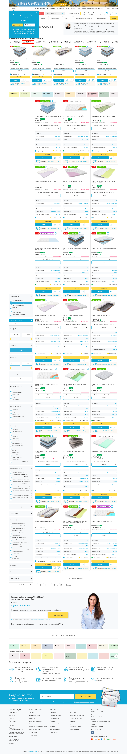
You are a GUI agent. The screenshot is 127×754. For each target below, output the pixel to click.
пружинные (24, 93)
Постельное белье (56, 724)
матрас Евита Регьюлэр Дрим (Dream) (74, 451)
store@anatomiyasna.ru (98, 726)
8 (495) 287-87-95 (88, 12)
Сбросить (21, 585)
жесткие (102, 93)
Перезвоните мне (73, 13)
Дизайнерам (33, 732)
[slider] (10, 339)
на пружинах (46, 655)
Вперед (68, 585)
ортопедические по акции (92, 94)
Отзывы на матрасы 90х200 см (63, 635)
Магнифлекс (103, 655)
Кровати (52, 726)
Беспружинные (55, 729)
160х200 (12, 645)
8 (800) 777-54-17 (88, 14)
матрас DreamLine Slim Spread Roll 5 (46, 181)
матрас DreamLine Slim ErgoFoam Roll (103, 116)
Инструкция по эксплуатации (14, 740)
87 (61, 585)
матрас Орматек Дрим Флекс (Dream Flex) (104, 248)
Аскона (34, 93)
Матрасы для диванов (77, 715)
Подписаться (85, 696)
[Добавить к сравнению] (23, 80)
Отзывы (67, 8)
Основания (73, 712)
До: (23, 334)
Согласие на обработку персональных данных (16, 733)
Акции (31, 712)
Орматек (68, 93)
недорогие (12, 655)
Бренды (114, 18)
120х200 (45, 645)
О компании (60, 8)
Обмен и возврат (81, 8)
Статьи (31, 724)
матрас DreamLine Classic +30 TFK (62, 58)
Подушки (53, 721)
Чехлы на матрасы (76, 718)
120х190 (79, 645)
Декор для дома (102, 18)
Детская (43, 18)
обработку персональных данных (41, 619)
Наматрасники (54, 718)
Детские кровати (75, 724)
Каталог (39, 13)
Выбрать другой (29, 25)
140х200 (23, 645)
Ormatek (56, 655)
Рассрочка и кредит (35, 729)
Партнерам (115, 8)
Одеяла (72, 721)
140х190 (56, 645)
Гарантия (73, 8)
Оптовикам (108, 8)
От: (11, 334)
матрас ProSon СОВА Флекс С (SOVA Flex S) (48, 116)
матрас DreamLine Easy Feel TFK (44, 521)
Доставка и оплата (92, 8)
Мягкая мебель (55, 18)
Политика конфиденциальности (16, 728)
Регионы (12, 743)
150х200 (68, 645)
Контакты (100, 8)
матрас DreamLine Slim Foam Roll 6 (45, 315)
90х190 (90, 645)
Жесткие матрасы (76, 726)
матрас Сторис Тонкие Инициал (73, 181)
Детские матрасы (55, 715)
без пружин (58, 93)
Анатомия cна (32, 751)
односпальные (114, 645)
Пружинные (54, 732)
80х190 (34, 645)
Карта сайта (13, 736)
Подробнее (19, 76)
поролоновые (80, 93)
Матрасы (53, 712)
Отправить (58, 615)
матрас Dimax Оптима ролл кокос (102, 521)
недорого (113, 93)
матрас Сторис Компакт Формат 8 (73, 315)
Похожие (57, 122)
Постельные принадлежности (83, 18)
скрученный (81, 655)
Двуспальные (74, 729)
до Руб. (15, 42)
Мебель (67, 18)
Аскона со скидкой (68, 655)
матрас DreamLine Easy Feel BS (100, 315)
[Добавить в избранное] (27, 80)
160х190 (101, 645)
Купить (15, 80)
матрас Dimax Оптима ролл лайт (73, 116)
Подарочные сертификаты (38, 726)
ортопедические (14, 93)
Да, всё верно (17, 25)
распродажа (46, 93)
